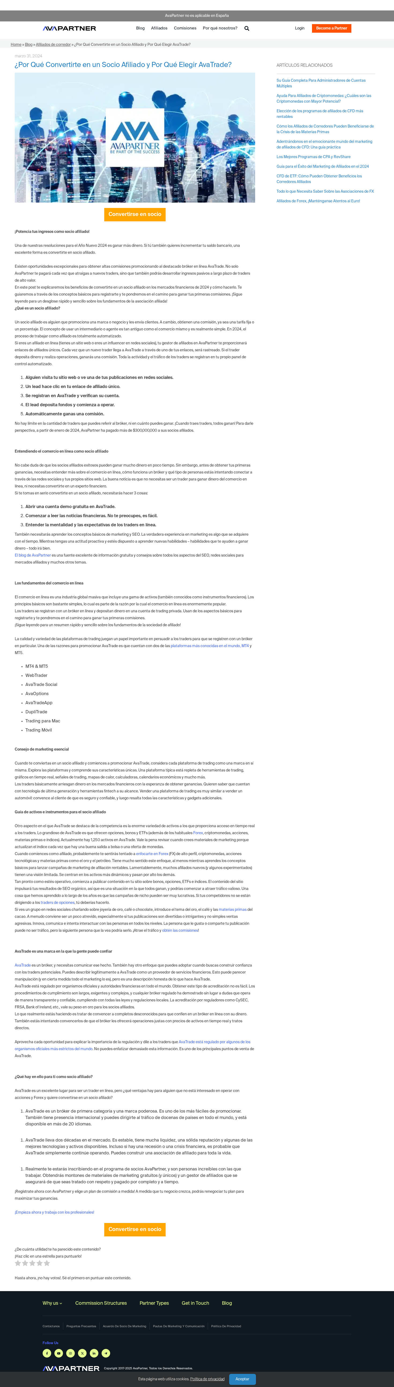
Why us (50, 1303)
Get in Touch (195, 1303)
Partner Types (154, 1303)
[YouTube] (58, 1353)
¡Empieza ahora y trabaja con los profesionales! (54, 1212)
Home (16, 45)
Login (299, 28)
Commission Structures (101, 1303)
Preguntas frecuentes (81, 1326)
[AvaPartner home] (69, 28)
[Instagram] (70, 1353)
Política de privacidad (207, 1379)
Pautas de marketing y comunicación (179, 1326)
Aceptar (242, 1379)
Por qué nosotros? (220, 28)
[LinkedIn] (94, 1353)
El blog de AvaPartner (33, 555)
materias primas (233, 910)
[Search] (246, 28)
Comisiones (185, 28)
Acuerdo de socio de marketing (124, 1326)
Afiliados (159, 28)
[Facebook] (47, 1353)
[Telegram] (106, 1353)
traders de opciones (58, 903)
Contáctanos (51, 1326)
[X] (82, 1353)
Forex (198, 833)
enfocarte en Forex (152, 854)
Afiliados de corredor (53, 45)
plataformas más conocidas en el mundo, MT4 (210, 646)
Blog (140, 28)
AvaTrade (23, 965)
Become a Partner (331, 28)
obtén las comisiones (180, 931)
